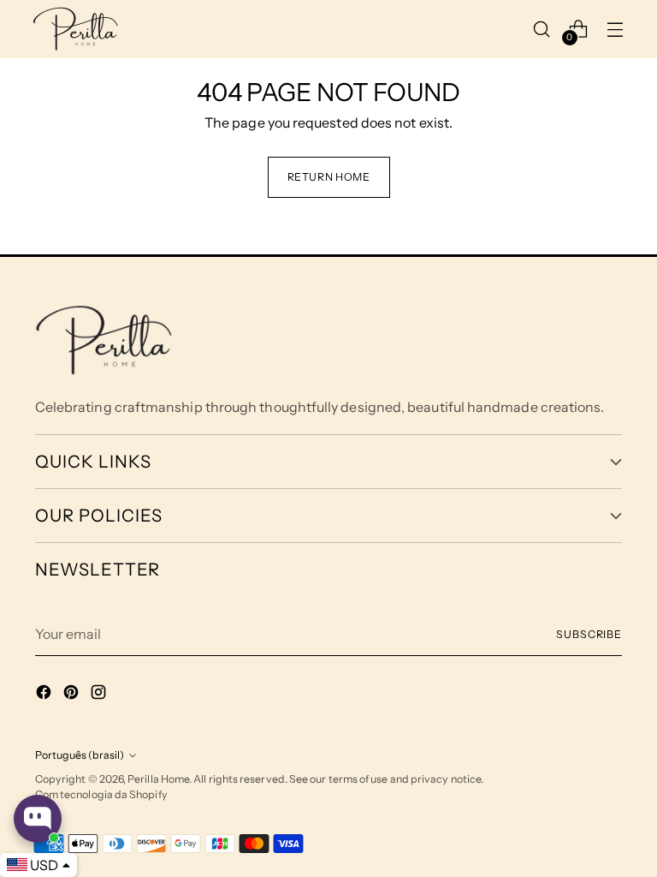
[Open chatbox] (38, 819)
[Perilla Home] (75, 29)
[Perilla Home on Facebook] (45, 694)
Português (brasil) (79, 755)
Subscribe (589, 634)
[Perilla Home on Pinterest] (72, 694)
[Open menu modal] (615, 28)
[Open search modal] (541, 28)
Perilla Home (158, 779)
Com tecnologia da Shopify (101, 794)
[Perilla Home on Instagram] (100, 694)
